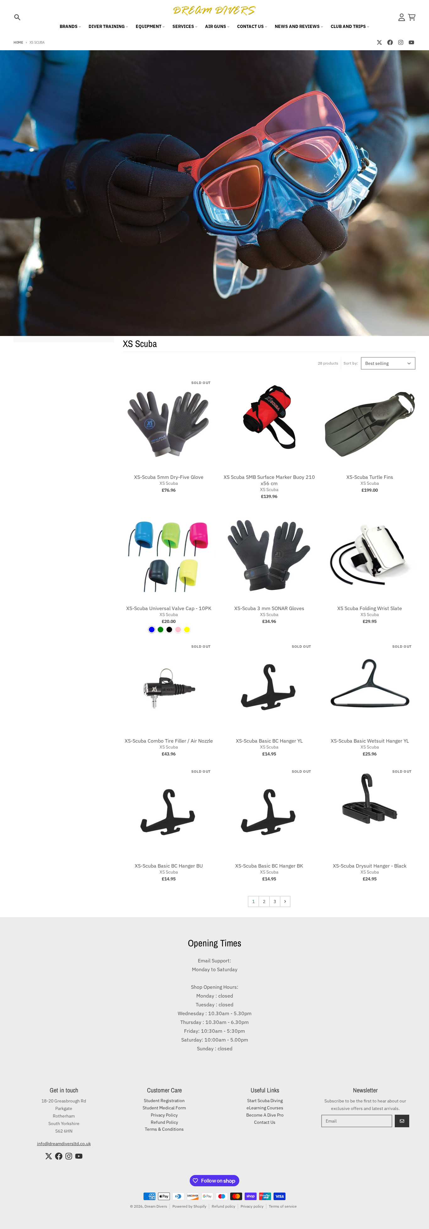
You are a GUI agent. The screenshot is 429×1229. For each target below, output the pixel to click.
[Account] (401, 17)
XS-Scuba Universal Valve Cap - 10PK (168, 608)
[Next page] (285, 901)
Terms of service (283, 1206)
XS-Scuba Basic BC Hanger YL (269, 741)
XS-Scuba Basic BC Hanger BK (269, 866)
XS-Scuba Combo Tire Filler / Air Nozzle (169, 741)
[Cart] (411, 17)
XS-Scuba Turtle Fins (369, 477)
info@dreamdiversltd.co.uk (64, 1143)
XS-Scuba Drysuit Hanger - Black (369, 866)
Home (18, 42)
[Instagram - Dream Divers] (401, 42)
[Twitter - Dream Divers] (379, 42)
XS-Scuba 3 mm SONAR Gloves (269, 608)
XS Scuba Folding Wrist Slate (369, 608)
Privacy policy (252, 1206)
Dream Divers (155, 1206)
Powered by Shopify (189, 1206)
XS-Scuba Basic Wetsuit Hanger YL (370, 741)
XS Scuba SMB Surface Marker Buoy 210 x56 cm (269, 480)
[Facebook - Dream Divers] (390, 42)
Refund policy (223, 1206)
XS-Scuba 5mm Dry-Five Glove (169, 477)
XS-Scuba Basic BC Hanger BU (169, 866)
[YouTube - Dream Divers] (411, 42)
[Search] (17, 17)
